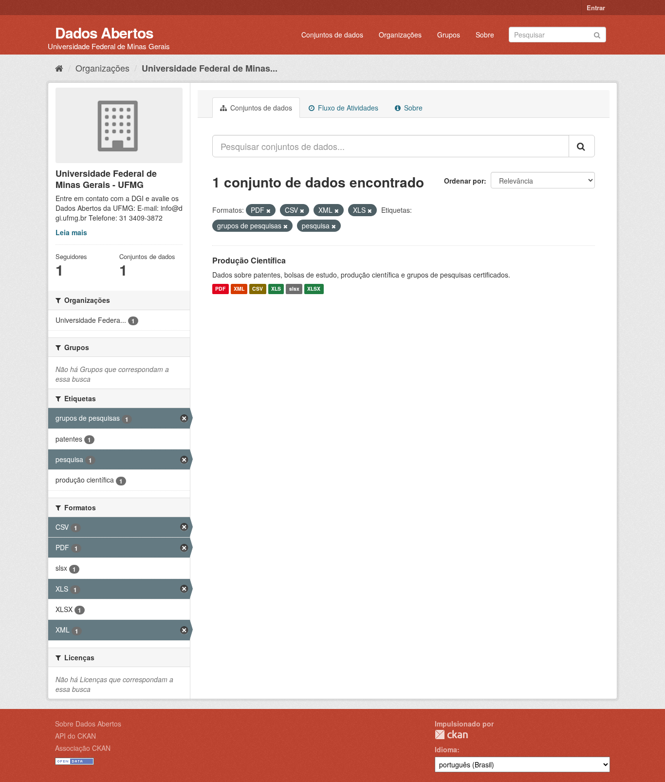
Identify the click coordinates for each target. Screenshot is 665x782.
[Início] (59, 67)
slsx (294, 289)
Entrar (596, 7)
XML (239, 289)
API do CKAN (75, 736)
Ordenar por (464, 181)
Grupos (448, 34)
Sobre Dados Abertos (88, 723)
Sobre (485, 34)
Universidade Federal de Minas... (209, 68)
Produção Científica (249, 260)
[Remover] (268, 210)
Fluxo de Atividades (347, 107)
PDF (220, 289)
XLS (276, 289)
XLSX (313, 289)
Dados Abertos (104, 32)
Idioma (446, 749)
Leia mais (71, 232)
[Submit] (597, 34)
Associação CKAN (83, 748)
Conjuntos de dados (332, 34)
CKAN (451, 734)
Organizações (400, 34)
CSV (257, 289)
